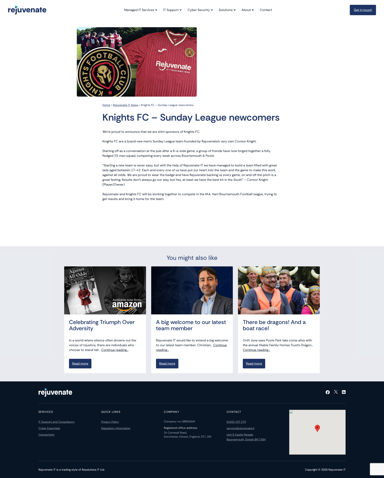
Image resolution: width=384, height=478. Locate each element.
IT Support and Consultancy (56, 422)
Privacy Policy (110, 422)
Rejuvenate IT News (125, 105)
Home (106, 105)
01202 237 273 (236, 422)
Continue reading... (114, 350)
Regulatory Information (115, 428)
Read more (80, 363)
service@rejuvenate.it (240, 428)
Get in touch (363, 10)
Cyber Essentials (49, 428)
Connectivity (46, 434)
